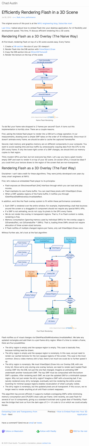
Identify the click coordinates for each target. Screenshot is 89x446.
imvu (23, 17)
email (31, 423)
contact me (46, 443)
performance (30, 17)
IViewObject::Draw (47, 49)
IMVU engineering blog (47, 23)
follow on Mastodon (14, 431)
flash (18, 17)
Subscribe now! (65, 23)
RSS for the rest (80, 431)
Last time (6, 28)
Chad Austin (9, 3)
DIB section (18, 46)
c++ (14, 17)
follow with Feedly (48, 431)
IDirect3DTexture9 (39, 52)
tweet (39, 423)
